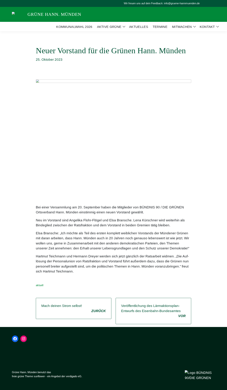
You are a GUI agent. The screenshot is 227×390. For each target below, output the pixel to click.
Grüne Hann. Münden (54, 14)
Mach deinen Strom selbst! (73, 308)
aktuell (39, 285)
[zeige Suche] (209, 3)
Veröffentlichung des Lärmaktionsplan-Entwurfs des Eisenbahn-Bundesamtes (153, 311)
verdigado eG (73, 376)
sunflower (39, 376)
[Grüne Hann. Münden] (18, 14)
